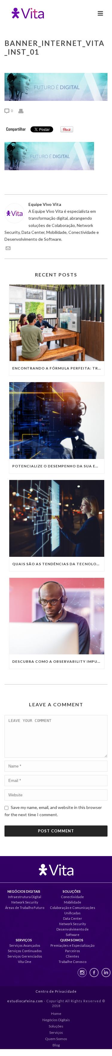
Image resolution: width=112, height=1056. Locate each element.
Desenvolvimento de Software (72, 932)
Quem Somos (56, 1038)
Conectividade (72, 897)
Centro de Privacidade (56, 991)
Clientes (72, 956)
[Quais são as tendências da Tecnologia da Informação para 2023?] (56, 518)
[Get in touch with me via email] (8, 249)
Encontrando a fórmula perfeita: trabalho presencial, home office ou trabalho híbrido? (58, 368)
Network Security (24, 902)
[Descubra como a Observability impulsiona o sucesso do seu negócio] (56, 616)
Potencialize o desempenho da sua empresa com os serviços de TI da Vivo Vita (58, 466)
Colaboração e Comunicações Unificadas (72, 910)
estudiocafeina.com (25, 1001)
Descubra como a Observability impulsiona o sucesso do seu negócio (58, 661)
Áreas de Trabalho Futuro (24, 908)
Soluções (56, 1026)
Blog (56, 1045)
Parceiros (72, 951)
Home (56, 1013)
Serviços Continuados (25, 951)
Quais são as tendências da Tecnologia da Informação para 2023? (58, 564)
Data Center (72, 918)
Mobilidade (72, 902)
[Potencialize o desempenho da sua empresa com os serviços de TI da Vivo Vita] (56, 420)
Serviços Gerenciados (24, 956)
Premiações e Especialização (72, 945)
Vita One (24, 962)
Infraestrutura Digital (24, 897)
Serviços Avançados (24, 945)
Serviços (56, 1032)
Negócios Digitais (56, 1020)
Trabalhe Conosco (72, 962)
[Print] (24, 110)
